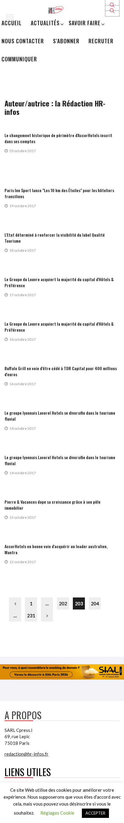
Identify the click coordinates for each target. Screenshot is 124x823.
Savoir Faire (85, 23)
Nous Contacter (23, 41)
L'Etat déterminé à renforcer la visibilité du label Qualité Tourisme (55, 238)
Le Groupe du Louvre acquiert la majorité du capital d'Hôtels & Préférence (59, 282)
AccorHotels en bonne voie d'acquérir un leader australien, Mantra (56, 549)
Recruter (100, 41)
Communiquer (19, 59)
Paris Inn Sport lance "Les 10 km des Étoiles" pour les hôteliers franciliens (59, 193)
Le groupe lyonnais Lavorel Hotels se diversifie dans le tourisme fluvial (60, 416)
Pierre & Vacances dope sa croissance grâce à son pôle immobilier (53, 505)
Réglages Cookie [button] (57, 812)
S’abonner (66, 41)
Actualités (45, 23)
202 (63, 603)
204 (95, 603)
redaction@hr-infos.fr (26, 754)
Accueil (12, 23)
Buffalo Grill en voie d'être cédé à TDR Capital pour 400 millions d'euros (61, 371)
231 (31, 615)
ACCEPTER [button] (95, 813)
